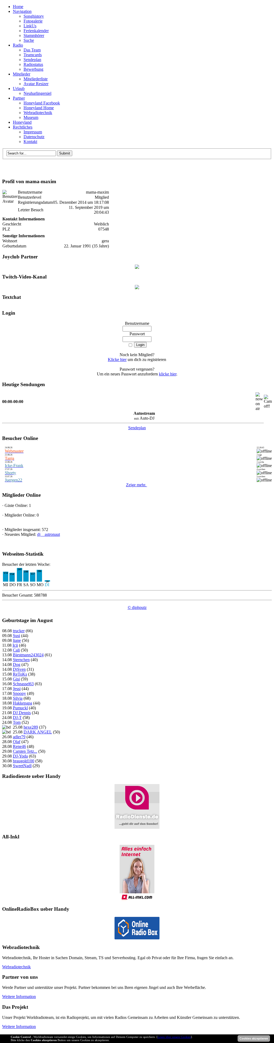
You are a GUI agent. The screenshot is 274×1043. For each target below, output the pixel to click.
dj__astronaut (48, 534)
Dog (16, 664)
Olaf (16, 741)
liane (17, 640)
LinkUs (30, 26)
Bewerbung (33, 69)
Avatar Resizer (36, 83)
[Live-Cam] (137, 287)
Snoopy (19, 693)
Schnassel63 (23, 683)
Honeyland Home (39, 108)
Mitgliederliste (36, 79)
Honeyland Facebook (42, 103)
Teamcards (33, 54)
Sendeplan (32, 59)
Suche (29, 40)
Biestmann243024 (28, 655)
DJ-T (17, 717)
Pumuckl (20, 708)
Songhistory (34, 16)
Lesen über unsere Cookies (174, 1036)
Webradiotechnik (38, 112)
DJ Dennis (22, 712)
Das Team (32, 50)
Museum (31, 117)
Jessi (17, 688)
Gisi (16, 679)
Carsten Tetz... (25, 751)
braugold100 (23, 761)
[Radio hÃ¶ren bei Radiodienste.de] (137, 827)
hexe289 (31, 727)
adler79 (19, 737)
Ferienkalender (36, 30)
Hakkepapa (22, 703)
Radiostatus (33, 64)
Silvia (17, 698)
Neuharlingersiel (37, 93)
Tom (17, 722)
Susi (16, 635)
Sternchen (21, 659)
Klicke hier (117, 359)
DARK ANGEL (38, 732)
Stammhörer (34, 35)
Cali (16, 650)
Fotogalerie (33, 21)
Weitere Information (19, 996)
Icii (15, 645)
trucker (19, 630)
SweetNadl (22, 765)
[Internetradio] (137, 938)
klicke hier (167, 374)
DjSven (19, 669)
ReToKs (20, 674)
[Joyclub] (137, 267)
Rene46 (19, 746)
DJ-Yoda (20, 756)
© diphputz (137, 607)
